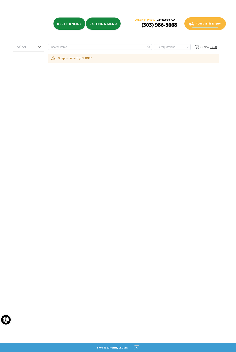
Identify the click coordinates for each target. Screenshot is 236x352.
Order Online (69, 24)
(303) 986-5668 (159, 24)
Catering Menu (103, 24)
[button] (6, 320)
